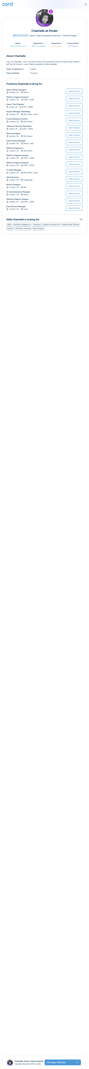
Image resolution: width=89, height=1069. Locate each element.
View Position (74, 91)
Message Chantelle (56, 1062)
